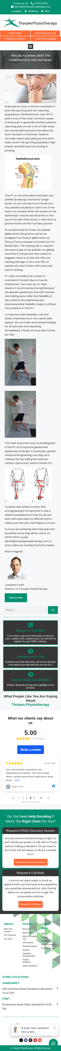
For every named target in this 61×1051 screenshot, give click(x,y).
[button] (30, 46)
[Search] (53, 610)
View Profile (16, 598)
